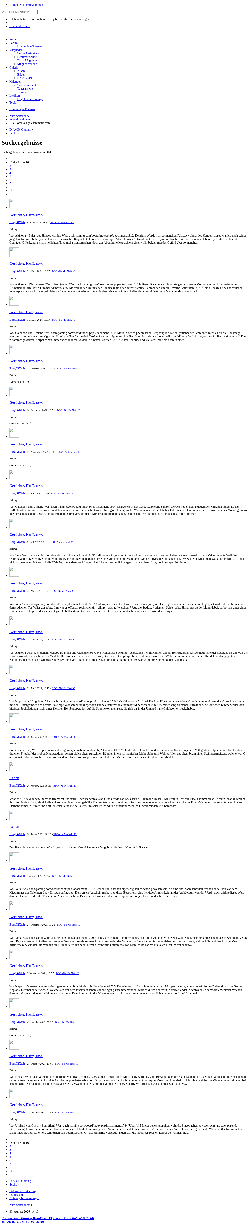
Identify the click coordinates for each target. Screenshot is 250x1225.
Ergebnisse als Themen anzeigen (69, 19)
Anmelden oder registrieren (26, 4)
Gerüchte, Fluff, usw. (26, 215)
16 (10, 190)
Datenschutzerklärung (22, 1191)
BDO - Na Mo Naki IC (62, 222)
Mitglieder (15, 50)
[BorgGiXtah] (14, 207)
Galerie (13, 67)
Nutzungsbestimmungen (24, 1198)
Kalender (15, 81)
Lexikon (14, 95)
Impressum (16, 1194)
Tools (12, 102)
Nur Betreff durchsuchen (29, 19)
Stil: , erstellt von (23, 1221)
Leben (14, 778)
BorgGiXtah (17, 222)
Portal (13, 39)
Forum (13, 43)
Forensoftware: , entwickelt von (48, 1218)
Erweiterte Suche (19, 26)
